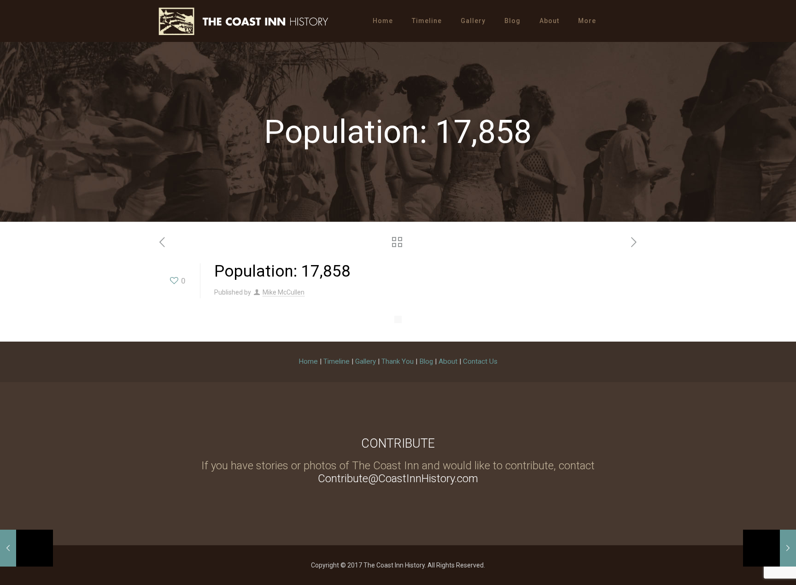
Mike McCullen (283, 292)
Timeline (336, 361)
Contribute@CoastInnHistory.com (398, 478)
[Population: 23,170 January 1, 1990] (769, 548)
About (448, 361)
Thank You (397, 361)
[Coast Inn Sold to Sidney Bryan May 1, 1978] (26, 548)
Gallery (365, 361)
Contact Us (480, 361)
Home (308, 361)
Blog (426, 361)
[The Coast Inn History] (243, 20)
